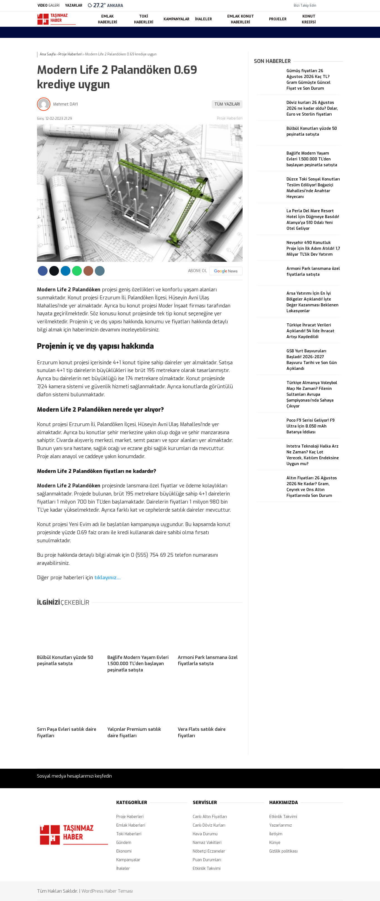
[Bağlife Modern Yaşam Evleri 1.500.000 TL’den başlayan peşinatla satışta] (139, 630)
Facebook (345, 324)
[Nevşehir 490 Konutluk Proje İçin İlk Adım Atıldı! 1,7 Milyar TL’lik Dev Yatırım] (268, 257)
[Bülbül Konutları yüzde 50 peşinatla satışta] (69, 630)
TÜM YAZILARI (227, 104)
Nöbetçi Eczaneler (338, 228)
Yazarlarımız (280, 825)
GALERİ (49, 5)
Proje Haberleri (230, 118)
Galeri (322, 42)
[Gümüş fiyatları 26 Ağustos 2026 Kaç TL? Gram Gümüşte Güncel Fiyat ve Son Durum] (268, 85)
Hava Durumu (329, 240)
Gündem (123, 842)
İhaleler (323, 172)
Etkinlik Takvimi (207, 868)
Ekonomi (124, 851)
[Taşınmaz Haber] (56, 24)
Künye (274, 842)
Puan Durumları (207, 860)
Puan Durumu (329, 264)
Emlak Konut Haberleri (336, 184)
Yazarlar (324, 66)
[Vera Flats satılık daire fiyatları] (210, 702)
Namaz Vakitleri (331, 252)
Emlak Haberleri (330, 139)
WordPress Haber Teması (107, 891)
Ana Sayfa (326, 31)
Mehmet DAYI (65, 104)
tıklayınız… (107, 577)
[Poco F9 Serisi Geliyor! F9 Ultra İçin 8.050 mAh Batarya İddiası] (268, 435)
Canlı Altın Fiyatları (210, 816)
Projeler (323, 195)
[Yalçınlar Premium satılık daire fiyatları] (139, 702)
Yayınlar (324, 113)
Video (322, 54)
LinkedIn (345, 379)
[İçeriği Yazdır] (100, 271)
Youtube (345, 364)
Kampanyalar (328, 161)
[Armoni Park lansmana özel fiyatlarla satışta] (210, 630)
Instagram (345, 348)
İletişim (275, 834)
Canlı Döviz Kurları (209, 825)
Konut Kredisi (328, 206)
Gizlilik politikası (283, 851)
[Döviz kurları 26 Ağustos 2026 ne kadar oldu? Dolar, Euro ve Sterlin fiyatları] (268, 117)
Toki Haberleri (329, 150)
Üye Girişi (325, 89)
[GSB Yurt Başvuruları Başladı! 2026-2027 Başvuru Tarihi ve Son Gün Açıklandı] (268, 365)
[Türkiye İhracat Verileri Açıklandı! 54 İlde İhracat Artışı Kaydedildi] (268, 340)
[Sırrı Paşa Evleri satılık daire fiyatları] (69, 702)
